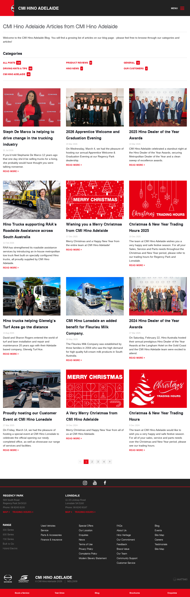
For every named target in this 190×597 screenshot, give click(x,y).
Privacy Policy (86, 549)
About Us (121, 530)
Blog (157, 525)
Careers (159, 539)
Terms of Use (86, 544)
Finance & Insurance (51, 539)
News (82, 539)
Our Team (122, 553)
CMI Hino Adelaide (38, 8)
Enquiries (83, 535)
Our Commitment (126, 539)
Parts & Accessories (51, 535)
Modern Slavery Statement (93, 558)
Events (158, 530)
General (131, 63)
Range (7, 525)
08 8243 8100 (18, 507)
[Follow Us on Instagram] (85, 483)
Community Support (127, 558)
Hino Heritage (124, 535)
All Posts (11, 63)
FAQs (119, 525)
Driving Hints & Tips (17, 68)
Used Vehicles (48, 525)
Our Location (85, 530)
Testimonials (161, 544)
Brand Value (123, 549)
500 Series (8, 534)
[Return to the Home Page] (8, 579)
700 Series (8, 539)
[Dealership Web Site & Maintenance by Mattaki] (180, 579)
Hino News (74, 68)
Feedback (122, 544)
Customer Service (126, 563)
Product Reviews (78, 63)
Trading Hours (22, 512)
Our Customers (135, 68)
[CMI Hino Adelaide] (7, 8)
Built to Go (8, 543)
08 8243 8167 (80, 507)
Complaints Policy (88, 553)
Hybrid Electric (10, 548)
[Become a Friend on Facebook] (105, 483)
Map (5, 512)
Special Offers (86, 525)
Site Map (159, 535)
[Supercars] (23, 579)
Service (44, 530)
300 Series (8, 529)
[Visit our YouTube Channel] (95, 483)
